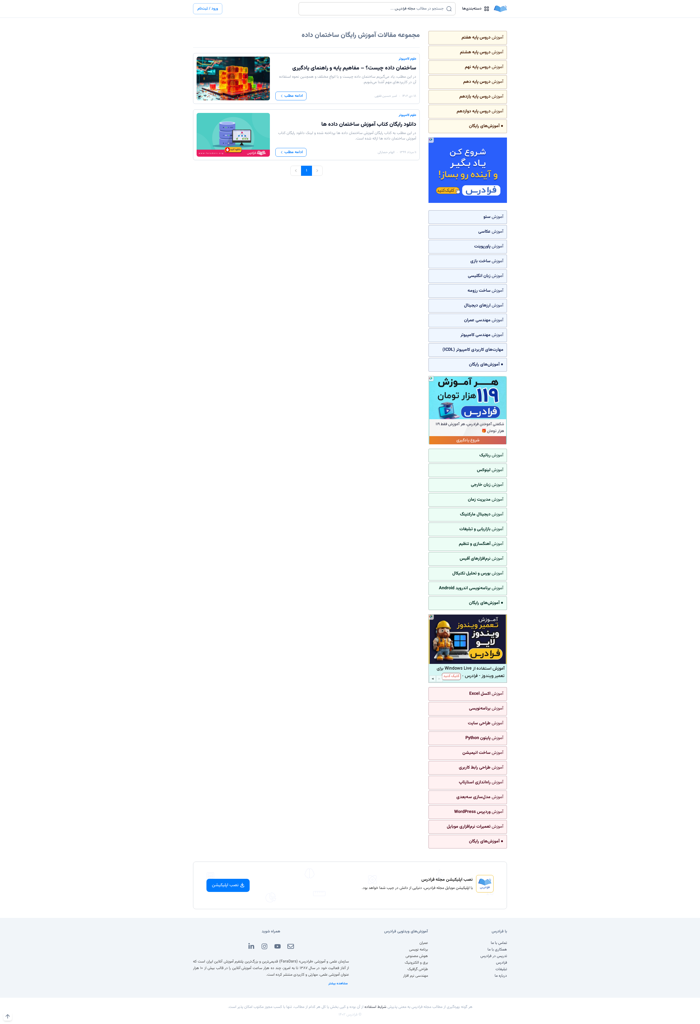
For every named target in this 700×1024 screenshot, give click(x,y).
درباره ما (501, 976)
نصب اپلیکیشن (225, 885)
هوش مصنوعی (417, 956)
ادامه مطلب (293, 96)
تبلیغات (501, 969)
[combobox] (373, 9)
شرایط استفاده (375, 1007)
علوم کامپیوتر (407, 58)
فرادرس (501, 963)
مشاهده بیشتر (338, 983)
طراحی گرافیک (417, 969)
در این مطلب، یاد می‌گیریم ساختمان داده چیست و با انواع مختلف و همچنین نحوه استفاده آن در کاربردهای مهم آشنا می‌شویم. (347, 79)
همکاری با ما (497, 950)
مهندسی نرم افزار (415, 976)
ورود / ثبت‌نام (207, 9)
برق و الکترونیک (416, 963)
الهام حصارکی (386, 152)
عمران (423, 943)
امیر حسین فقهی (386, 96)
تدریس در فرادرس (493, 956)
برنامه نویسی (418, 950)
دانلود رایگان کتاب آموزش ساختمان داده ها (368, 124)
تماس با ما (499, 943)
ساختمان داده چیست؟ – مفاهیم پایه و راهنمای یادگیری (354, 68)
